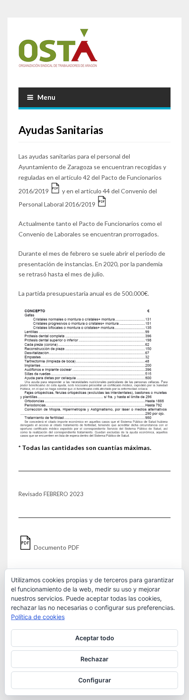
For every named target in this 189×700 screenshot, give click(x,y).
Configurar (94, 680)
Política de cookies (38, 616)
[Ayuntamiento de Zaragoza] (94, 51)
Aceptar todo (94, 638)
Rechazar (94, 659)
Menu (46, 97)
